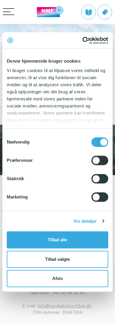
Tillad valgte (57, 259)
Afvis (57, 278)
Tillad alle (57, 239)
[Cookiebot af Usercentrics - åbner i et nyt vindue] (82, 40)
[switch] (99, 160)
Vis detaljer (85, 221)
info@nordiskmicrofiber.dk (64, 306)
